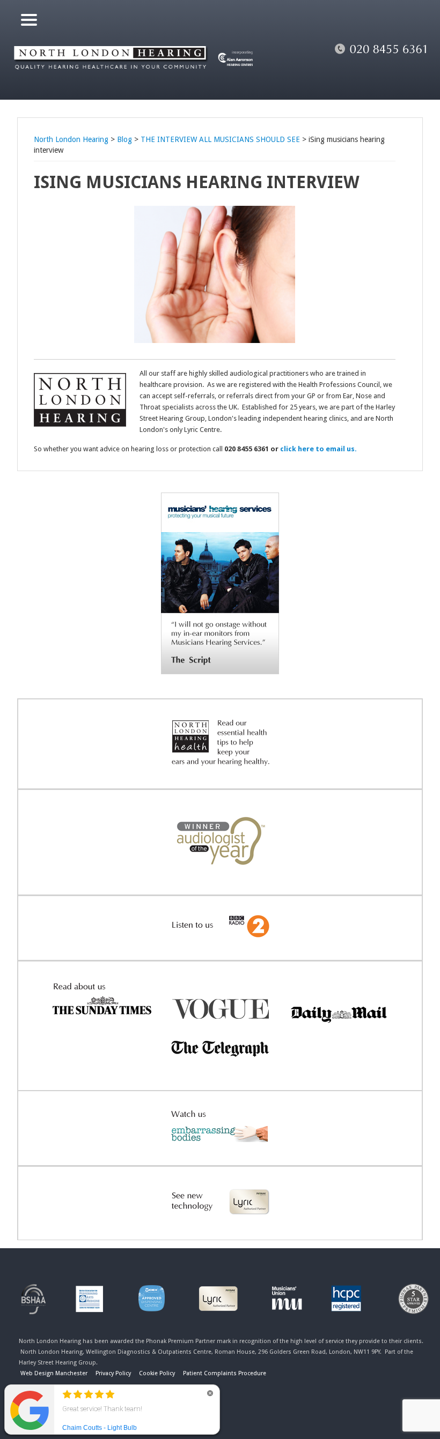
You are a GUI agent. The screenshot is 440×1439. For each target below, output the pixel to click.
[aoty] (220, 878)
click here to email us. (318, 449)
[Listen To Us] (220, 944)
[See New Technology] (220, 1223)
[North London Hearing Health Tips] (220, 772)
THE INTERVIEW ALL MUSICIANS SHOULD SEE (220, 139)
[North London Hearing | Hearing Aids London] (134, 78)
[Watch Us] (220, 1149)
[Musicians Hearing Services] (220, 671)
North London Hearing (71, 139)
